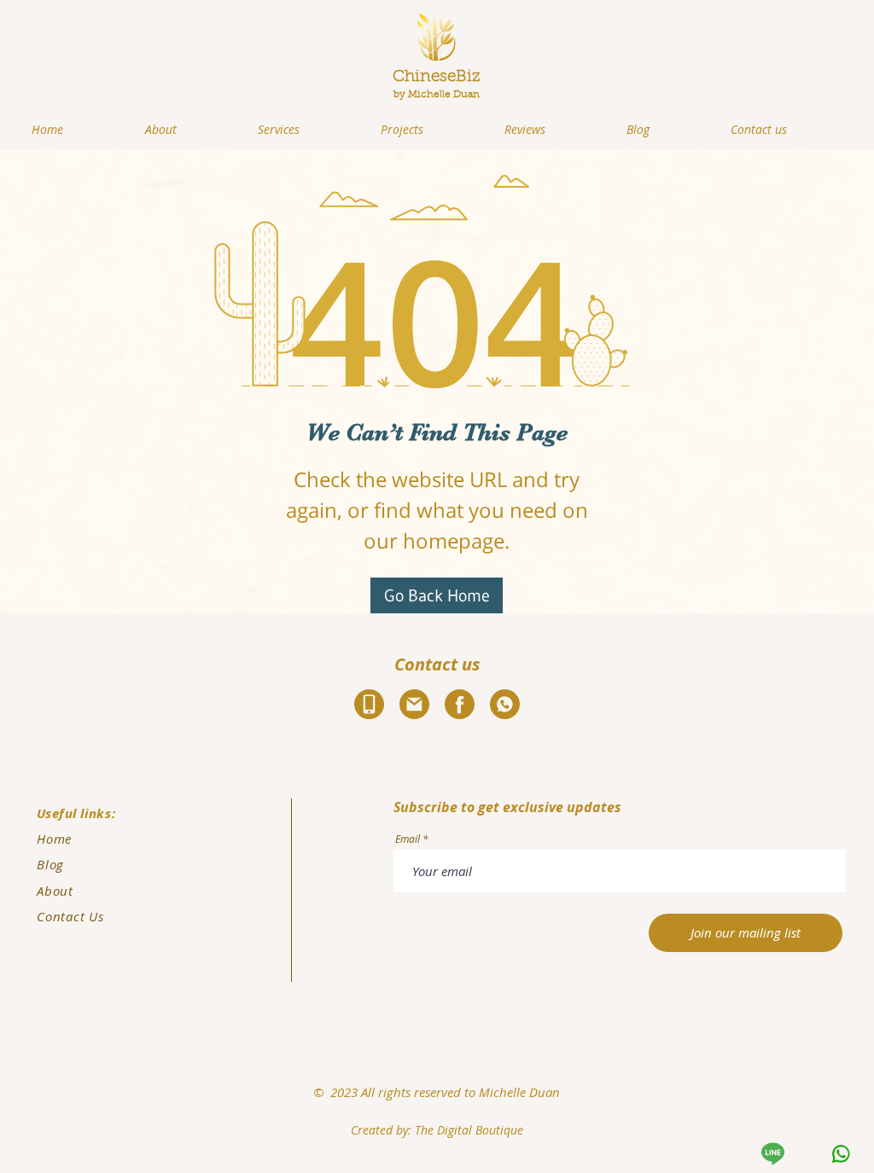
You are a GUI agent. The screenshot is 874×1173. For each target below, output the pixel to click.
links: (95, 813)
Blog (50, 864)
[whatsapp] (839, 1154)
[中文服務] (770, 1154)
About (55, 890)
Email (407, 838)
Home (54, 838)
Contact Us (70, 916)
